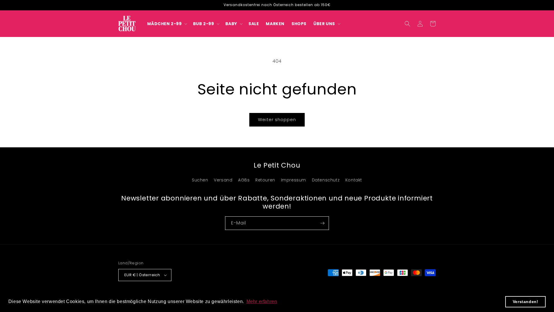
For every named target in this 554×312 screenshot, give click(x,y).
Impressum (293, 180)
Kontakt (353, 180)
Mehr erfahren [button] (261, 301)
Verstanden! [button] (525, 301)
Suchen (200, 180)
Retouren (265, 180)
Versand (223, 180)
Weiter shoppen (277, 119)
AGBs (244, 180)
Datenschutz (326, 180)
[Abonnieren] (322, 223)
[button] (167, 24)
